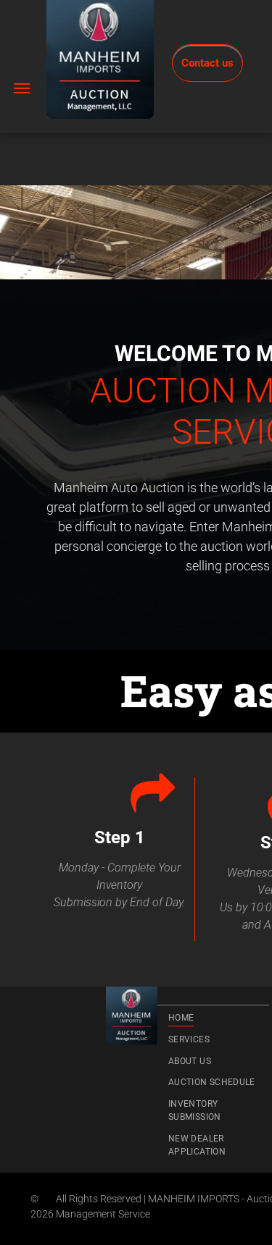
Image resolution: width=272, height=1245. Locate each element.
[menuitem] (213, 1018)
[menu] (21, 88)
